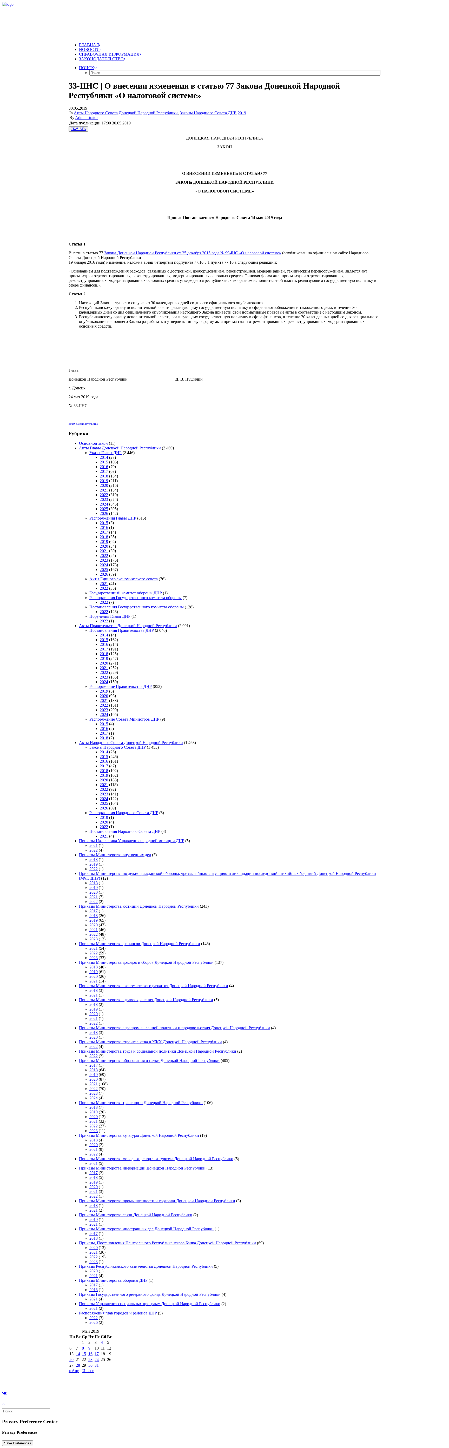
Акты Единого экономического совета (123, 579)
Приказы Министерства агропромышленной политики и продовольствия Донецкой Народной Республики (174, 1028)
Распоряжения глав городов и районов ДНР (118, 1313)
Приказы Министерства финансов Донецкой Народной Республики (139, 943)
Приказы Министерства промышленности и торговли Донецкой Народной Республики (157, 1201)
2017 (104, 471)
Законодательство (87, 423)
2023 (104, 499)
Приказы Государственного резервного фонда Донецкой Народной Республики (150, 1294)
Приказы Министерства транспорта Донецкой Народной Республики (141, 1102)
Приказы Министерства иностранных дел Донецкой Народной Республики (146, 1229)
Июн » (88, 1371)
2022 (104, 495)
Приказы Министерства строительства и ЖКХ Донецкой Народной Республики (150, 1042)
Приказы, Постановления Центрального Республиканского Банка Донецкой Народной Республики (167, 1243)
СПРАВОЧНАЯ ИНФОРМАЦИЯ (109, 54)
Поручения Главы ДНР (109, 616)
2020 (104, 485)
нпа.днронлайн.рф (78, 1379)
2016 (104, 466)
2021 (104, 490)
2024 (104, 504)
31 (97, 1365)
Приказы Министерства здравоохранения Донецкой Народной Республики (146, 1000)
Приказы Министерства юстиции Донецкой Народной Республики (139, 906)
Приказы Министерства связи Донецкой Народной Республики (135, 1215)
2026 (104, 513)
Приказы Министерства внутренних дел (115, 855)
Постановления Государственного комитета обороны (136, 607)
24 (97, 1359)
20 (71, 1359)
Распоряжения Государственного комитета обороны (135, 597)
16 (90, 1354)
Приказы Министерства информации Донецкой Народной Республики (142, 1168)
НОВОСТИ (89, 49)
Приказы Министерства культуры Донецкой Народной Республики (139, 1135)
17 (97, 1354)
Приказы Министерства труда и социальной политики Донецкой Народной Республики (157, 1051)
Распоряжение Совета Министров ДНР (124, 719)
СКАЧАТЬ (78, 129)
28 (78, 1365)
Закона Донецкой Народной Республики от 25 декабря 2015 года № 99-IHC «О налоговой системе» (192, 253)
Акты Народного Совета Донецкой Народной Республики (126, 113)
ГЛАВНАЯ (89, 45)
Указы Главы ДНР (105, 452)
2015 (104, 462)
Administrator (86, 117)
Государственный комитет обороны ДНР (125, 593)
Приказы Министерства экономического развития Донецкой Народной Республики (153, 986)
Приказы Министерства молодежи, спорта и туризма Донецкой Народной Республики (156, 1159)
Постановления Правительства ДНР (121, 630)
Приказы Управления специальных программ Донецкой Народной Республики (149, 1303)
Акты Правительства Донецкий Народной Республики (128, 625)
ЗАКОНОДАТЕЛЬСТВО (101, 59)
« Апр (74, 1371)
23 (90, 1359)
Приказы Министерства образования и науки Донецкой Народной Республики (149, 1060)
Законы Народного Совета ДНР (208, 113)
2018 (104, 476)
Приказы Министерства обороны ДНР (113, 1280)
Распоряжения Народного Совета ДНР (123, 813)
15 (84, 1354)
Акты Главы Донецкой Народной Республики (120, 448)
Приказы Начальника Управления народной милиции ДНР (131, 841)
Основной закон (93, 443)
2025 (104, 509)
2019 (242, 113)
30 (90, 1365)
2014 (104, 457)
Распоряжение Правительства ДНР (120, 686)
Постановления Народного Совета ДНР (124, 831)
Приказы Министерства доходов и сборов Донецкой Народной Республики (146, 962)
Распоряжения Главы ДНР (112, 518)
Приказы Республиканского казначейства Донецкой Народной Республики (146, 1266)
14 (78, 1354)
